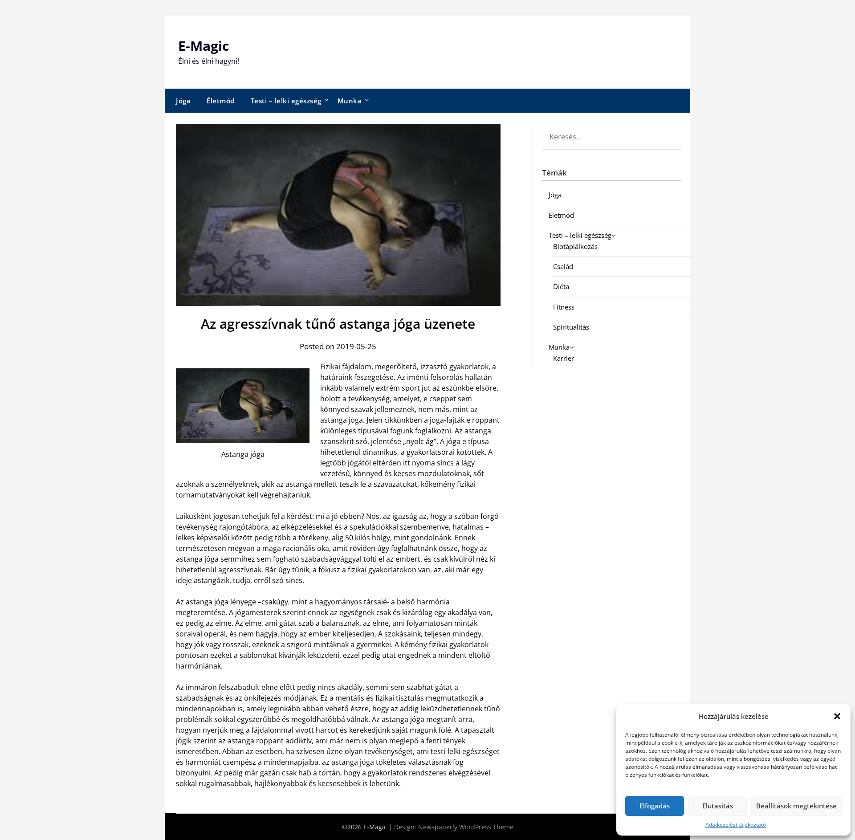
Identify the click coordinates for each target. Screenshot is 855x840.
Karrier (563, 358)
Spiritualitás (571, 326)
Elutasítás (717, 805)
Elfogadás (654, 805)
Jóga (183, 100)
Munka (350, 100)
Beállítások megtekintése (796, 805)
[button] (837, 716)
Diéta (561, 286)
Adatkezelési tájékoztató (735, 824)
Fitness (563, 306)
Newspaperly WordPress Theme (465, 827)
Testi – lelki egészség (286, 100)
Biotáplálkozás (575, 246)
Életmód (221, 100)
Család (563, 266)
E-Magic (203, 46)
